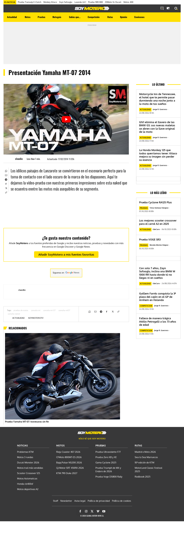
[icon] (162, 8)
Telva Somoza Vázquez (159, 208)
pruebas (144, 208)
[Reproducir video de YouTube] (66, 119)
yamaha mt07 (64, 310)
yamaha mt (35, 310)
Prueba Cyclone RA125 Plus (155, 202)
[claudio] (11, 158)
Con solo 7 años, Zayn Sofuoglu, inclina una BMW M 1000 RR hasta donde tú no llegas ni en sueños (157, 273)
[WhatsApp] (6, 170)
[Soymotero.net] (92, 8)
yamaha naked (14, 314)
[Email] (6, 175)
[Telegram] (6, 179)
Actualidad (18, 318)
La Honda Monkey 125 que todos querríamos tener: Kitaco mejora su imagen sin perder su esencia (158, 154)
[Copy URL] (6, 192)
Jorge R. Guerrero (160, 109)
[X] (6, 187)
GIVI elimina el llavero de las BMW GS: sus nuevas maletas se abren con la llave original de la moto (157, 127)
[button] (176, 8)
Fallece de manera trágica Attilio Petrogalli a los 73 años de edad (157, 321)
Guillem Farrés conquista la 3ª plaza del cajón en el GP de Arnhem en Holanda (157, 297)
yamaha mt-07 (49, 310)
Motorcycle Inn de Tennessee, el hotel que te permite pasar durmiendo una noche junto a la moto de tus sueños (157, 98)
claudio (19, 159)
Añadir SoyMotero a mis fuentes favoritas (66, 254)
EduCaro (156, 229)
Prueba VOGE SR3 (150, 239)
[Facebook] (6, 183)
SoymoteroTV (35, 318)
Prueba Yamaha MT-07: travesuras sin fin (27, 421)
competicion (146, 306)
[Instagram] (86, 511)
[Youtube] (104, 511)
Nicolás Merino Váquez (159, 245)
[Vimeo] (98, 511)
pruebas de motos (21, 310)
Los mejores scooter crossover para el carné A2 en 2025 (158, 222)
